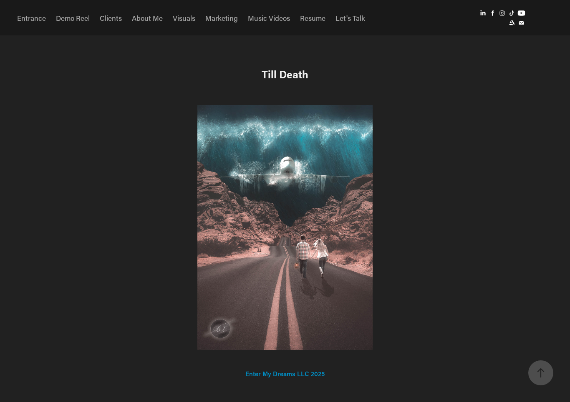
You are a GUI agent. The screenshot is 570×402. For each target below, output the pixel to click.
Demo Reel (73, 17)
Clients (111, 17)
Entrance (31, 17)
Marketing (221, 17)
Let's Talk (350, 17)
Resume (312, 17)
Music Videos (269, 17)
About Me (147, 17)
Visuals (184, 17)
